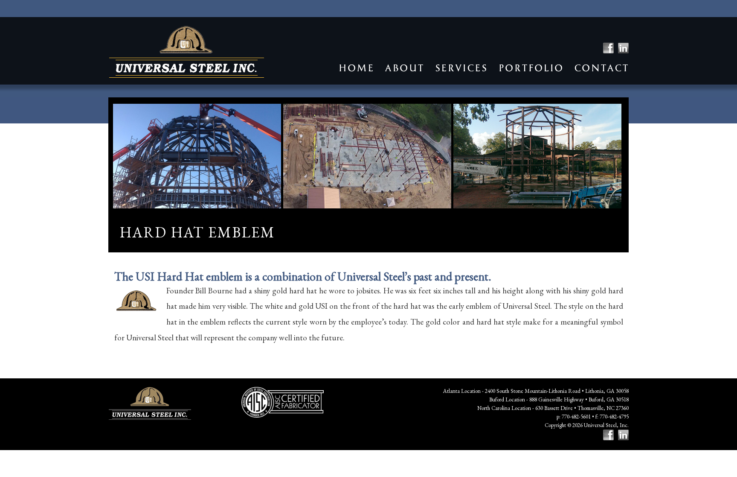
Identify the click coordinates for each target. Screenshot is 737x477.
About (404, 68)
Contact (601, 68)
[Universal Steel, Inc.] (186, 52)
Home (356, 68)
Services (461, 68)
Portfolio (530, 68)
